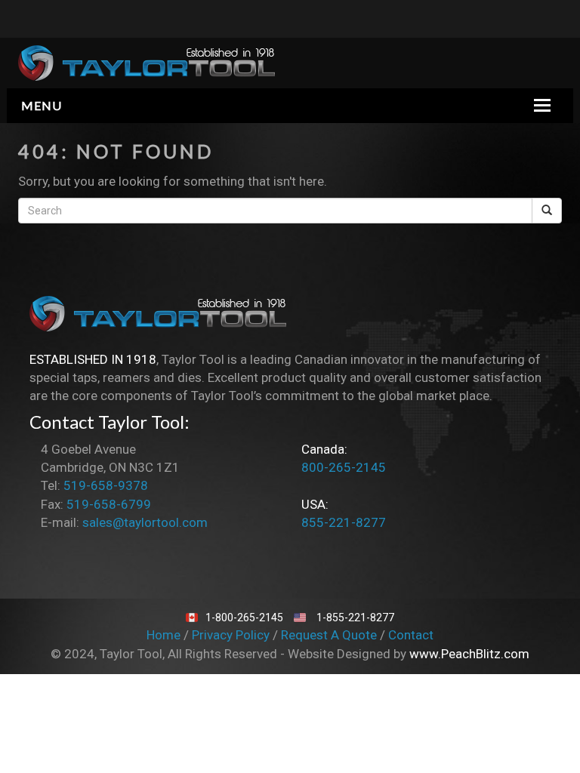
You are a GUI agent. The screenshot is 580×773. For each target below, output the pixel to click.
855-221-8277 (343, 522)
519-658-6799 (108, 504)
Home (165, 634)
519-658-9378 (105, 485)
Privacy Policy (232, 634)
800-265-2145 (343, 467)
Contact (410, 634)
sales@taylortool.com (145, 522)
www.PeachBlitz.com (469, 653)
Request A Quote (330, 634)
